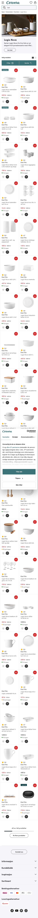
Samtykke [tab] (5, 437)
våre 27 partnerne (13, 447)
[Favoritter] (31, 2)
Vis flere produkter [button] (19, 835)
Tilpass (17, 478)
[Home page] (13, 3)
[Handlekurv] (35, 2)
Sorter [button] (27, 63)
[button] (4, 7)
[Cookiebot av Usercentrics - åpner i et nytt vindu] (27, 431)
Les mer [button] (10, 50)
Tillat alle (19, 471)
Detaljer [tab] (15, 437)
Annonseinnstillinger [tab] (28, 437)
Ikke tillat (19, 485)
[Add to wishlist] (3, 101)
